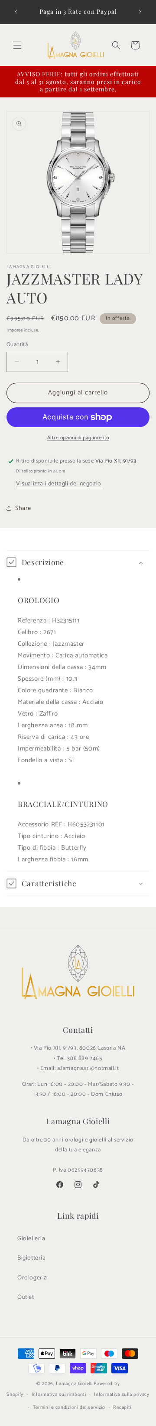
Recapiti (122, 1407)
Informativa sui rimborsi (59, 1394)
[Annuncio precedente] (16, 11)
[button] (17, 45)
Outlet (25, 1297)
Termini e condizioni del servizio (69, 1407)
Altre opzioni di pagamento (78, 438)
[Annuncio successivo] (140, 11)
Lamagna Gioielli (74, 1384)
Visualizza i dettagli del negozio (58, 484)
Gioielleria (31, 1239)
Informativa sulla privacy (122, 1394)
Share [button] (23, 508)
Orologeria (32, 1278)
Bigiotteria (31, 1258)
